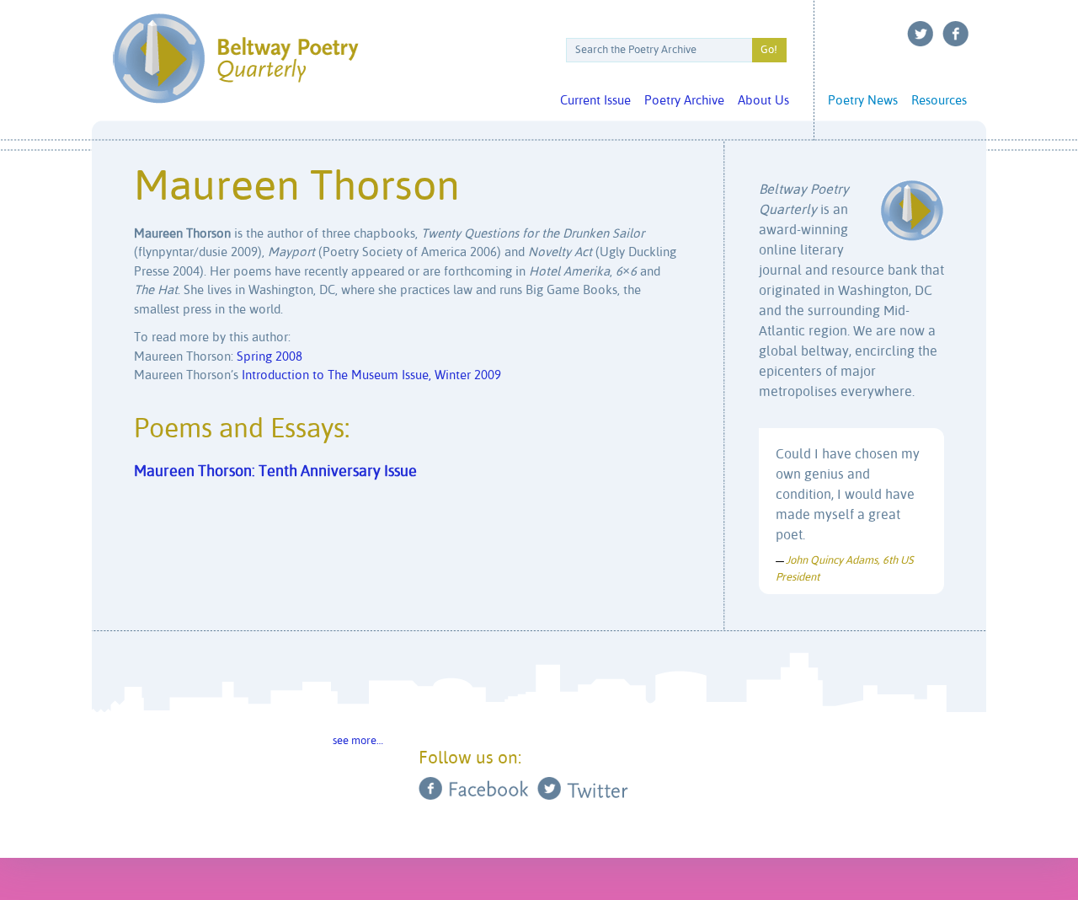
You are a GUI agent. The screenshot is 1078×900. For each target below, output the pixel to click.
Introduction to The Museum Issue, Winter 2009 (371, 375)
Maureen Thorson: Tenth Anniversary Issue (275, 471)
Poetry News (863, 100)
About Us (763, 100)
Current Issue (595, 100)
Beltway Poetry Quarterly (235, 58)
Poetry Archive (684, 100)
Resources (939, 100)
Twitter (920, 33)
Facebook (955, 33)
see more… (358, 741)
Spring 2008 (269, 357)
